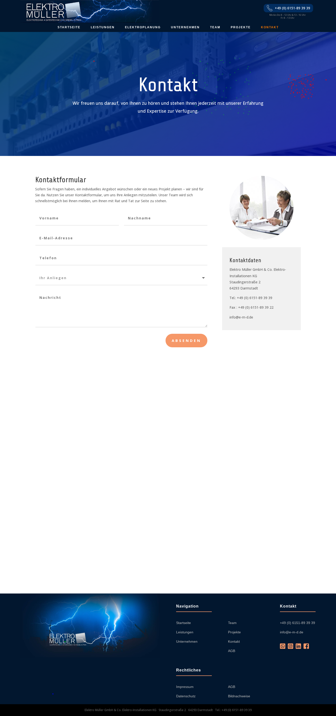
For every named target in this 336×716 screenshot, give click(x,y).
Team (215, 27)
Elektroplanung (143, 27)
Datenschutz (186, 696)
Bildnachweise (239, 696)
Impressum (185, 687)
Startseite (69, 27)
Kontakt (270, 27)
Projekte (241, 27)
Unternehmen (185, 27)
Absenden (186, 340)
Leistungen (103, 27)
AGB (231, 651)
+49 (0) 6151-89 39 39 (292, 8)
